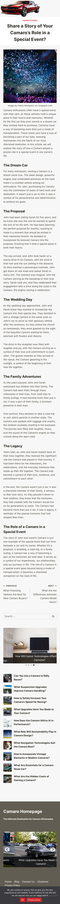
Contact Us (28, 881)
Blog (16, 881)
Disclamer (42, 881)
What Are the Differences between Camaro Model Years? (45, 594)
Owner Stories (30, 20)
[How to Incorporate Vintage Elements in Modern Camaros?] (7, 756)
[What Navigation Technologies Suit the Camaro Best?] (7, 745)
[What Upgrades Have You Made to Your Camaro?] (7, 712)
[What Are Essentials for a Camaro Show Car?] (7, 767)
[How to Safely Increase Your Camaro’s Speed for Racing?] (7, 700)
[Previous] (7, 849)
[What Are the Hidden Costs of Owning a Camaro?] (7, 779)
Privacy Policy (12, 885)
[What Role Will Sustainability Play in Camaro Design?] (7, 734)
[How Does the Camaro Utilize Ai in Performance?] (7, 723)
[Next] (52, 849)
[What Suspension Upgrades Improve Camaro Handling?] (7, 689)
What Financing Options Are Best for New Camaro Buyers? (15, 592)
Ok (22, 900)
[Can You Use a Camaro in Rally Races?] (7, 678)
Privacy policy (34, 900)
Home (8, 881)
